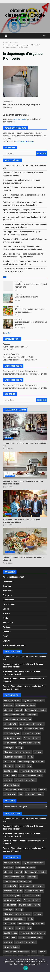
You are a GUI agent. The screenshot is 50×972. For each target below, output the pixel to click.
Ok (26, 968)
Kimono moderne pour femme (17, 752)
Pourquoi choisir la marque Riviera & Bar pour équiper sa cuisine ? (25, 465)
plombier (20, 766)
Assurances (8, 581)
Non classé (8, 622)
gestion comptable (12, 738)
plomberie (8, 766)
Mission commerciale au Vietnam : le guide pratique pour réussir (25, 503)
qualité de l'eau (10, 771)
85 (9, 333)
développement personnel (31, 724)
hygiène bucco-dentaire (29, 742)
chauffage (32, 714)
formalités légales (12, 733)
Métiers (6, 613)
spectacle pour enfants (25, 780)
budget (19, 710)
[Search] (44, 35)
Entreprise (8, 437)
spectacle (8, 780)
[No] (47, 964)
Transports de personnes (14, 645)
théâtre (42, 789)
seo (13, 775)
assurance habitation (25, 705)
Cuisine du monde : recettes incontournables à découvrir (25, 541)
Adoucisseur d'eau (12, 700)
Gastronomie (9, 476)
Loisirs (6, 609)
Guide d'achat (10, 742)
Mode (5, 618)
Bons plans (7, 590)
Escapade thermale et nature (26, 297)
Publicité (7, 632)
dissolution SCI (10, 724)
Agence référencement (13, 577)
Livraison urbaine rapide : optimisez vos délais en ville (25, 427)
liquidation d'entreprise (14, 757)
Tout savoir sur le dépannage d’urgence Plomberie (21, 104)
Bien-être (19, 319)
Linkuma (37, 752)
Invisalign (8, 747)
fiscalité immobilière (34, 728)
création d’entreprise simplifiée (17, 719)
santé (6, 775)
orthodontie (9, 761)
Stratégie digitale (11, 785)
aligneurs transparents (33, 700)
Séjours (18, 294)
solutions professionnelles (30, 775)
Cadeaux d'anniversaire (35, 710)
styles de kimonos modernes (16, 789)
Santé (17, 307)
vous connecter (20, 119)
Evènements (8, 600)
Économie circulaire (34, 794)
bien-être (8, 710)
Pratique (19, 282)
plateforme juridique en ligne (30, 761)
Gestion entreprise (32, 738)
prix (29, 766)
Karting (19, 747)
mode (30, 757)
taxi (33, 789)
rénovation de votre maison (33, 771)
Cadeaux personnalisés (14, 714)
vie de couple (9, 794)
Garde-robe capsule (31, 733)
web (20, 794)
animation (8, 705)
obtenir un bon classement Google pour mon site (25, 15)
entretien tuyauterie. (13, 728)
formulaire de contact (24, 141)
